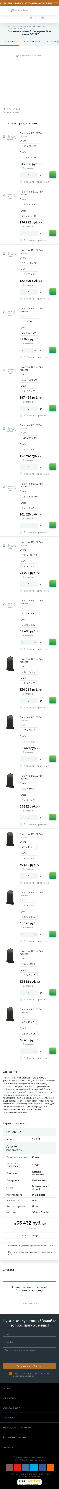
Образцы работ (11, 1407)
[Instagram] (9, 1467)
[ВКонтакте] (25, 1467)
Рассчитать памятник (14, 1437)
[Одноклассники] (50, 1467)
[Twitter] (34, 1467)
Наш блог (8, 1417)
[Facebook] (42, 1467)
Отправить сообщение (29, 1366)
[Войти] (53, 19)
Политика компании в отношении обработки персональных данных (29, 1475)
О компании (9, 1397)
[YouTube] (17, 1467)
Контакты (8, 1447)
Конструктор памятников (17, 1427)
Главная (7, 1388)
